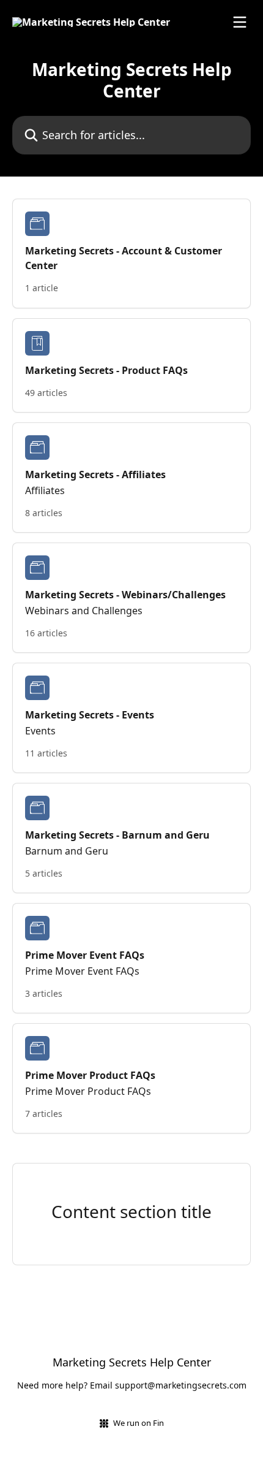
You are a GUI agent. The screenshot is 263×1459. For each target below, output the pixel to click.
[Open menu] (240, 22)
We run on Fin (138, 1422)
